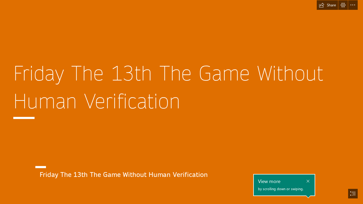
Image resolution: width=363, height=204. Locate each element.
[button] (327, 5)
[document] (181, 102)
